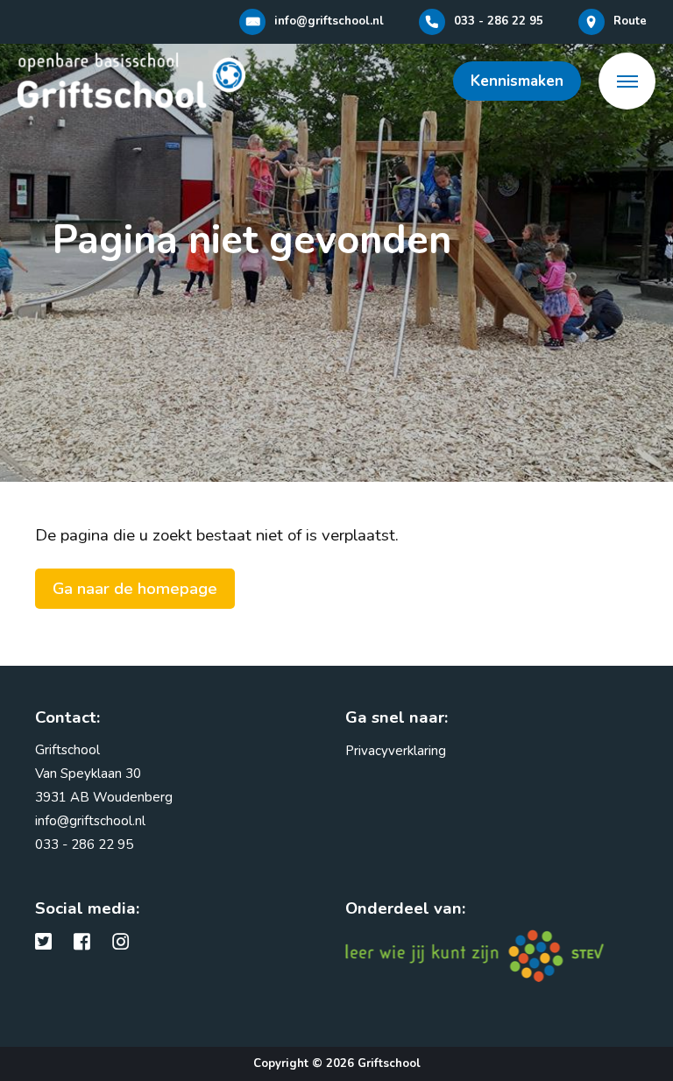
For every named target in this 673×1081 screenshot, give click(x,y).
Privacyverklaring (395, 751)
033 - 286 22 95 (84, 844)
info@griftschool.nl (90, 821)
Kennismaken (517, 81)
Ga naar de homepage (135, 588)
